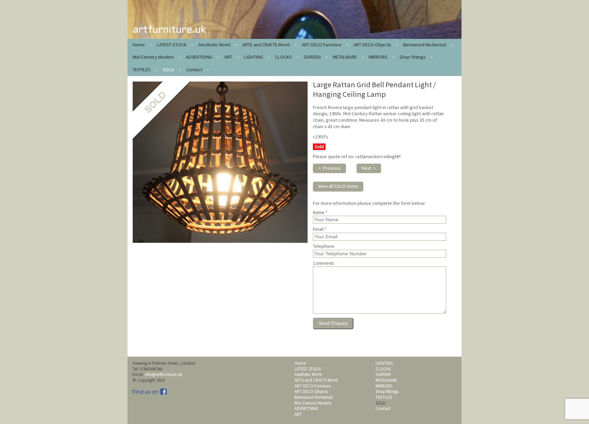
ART (228, 57)
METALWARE (345, 57)
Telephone (323, 246)
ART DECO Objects (372, 45)
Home (139, 45)
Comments (323, 263)
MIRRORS (378, 57)
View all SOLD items (338, 186)
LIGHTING (253, 57)
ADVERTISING (199, 57)
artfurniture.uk (169, 30)
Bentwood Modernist (424, 45)
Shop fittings (412, 57)
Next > (369, 168)
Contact (194, 69)
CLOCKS (283, 57)
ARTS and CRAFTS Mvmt (266, 45)
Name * (320, 212)
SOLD (168, 69)
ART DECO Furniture (322, 45)
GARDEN (312, 57)
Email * (320, 229)
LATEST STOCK (171, 45)
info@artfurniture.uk (163, 374)
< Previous (329, 168)
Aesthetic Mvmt (214, 45)
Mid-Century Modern (153, 57)
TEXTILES (142, 69)
